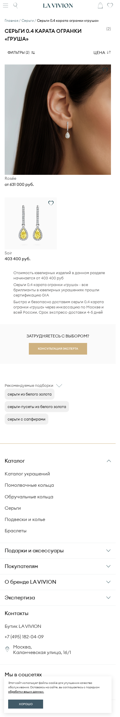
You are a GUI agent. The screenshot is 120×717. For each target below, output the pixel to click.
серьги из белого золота (30, 394)
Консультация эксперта (58, 349)
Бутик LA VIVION (23, 626)
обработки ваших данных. (26, 691)
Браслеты (16, 530)
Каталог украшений (27, 474)
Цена (99, 52)
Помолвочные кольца (29, 485)
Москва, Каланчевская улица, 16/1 (42, 649)
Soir (8, 253)
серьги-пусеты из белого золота (37, 406)
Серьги (13, 508)
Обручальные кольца (29, 496)
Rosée (10, 178)
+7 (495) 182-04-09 (24, 636)
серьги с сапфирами (26, 419)
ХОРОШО (26, 704)
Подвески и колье (25, 519)
